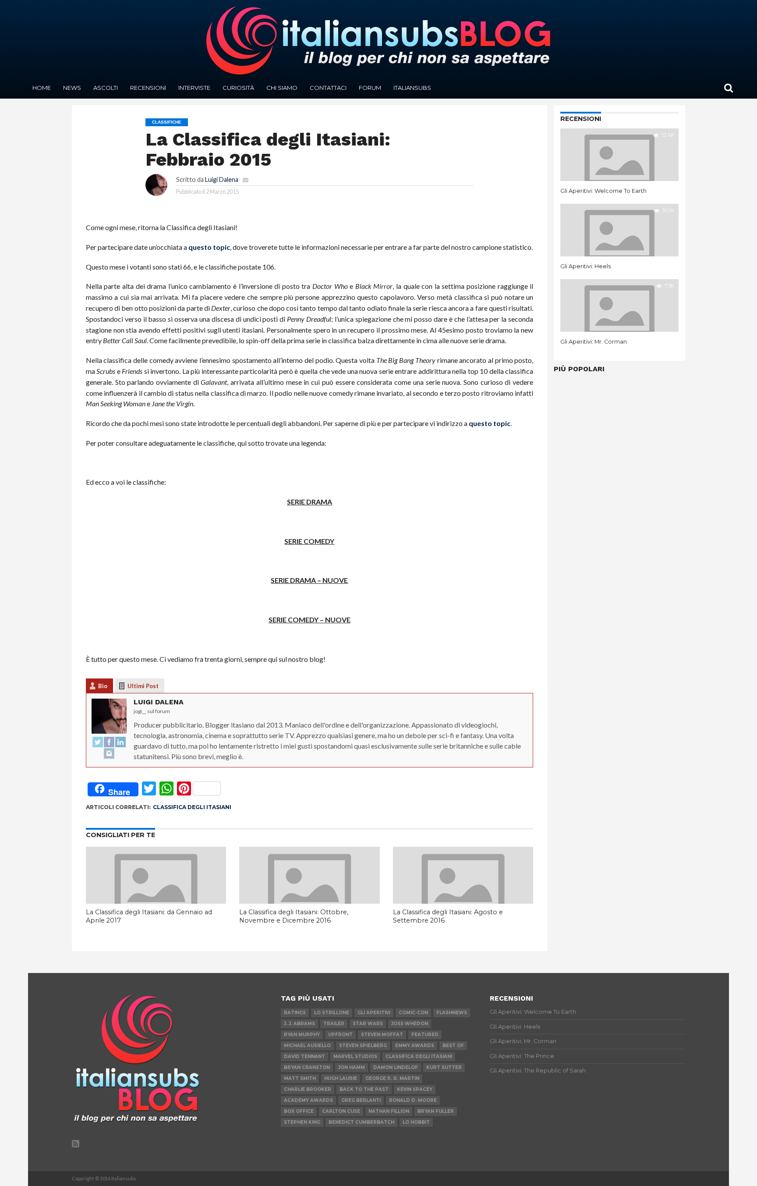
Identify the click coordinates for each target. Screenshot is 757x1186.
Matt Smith (300, 1078)
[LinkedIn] (120, 742)
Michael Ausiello (307, 1045)
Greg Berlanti (361, 1100)
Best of (453, 1045)
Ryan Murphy (302, 1034)
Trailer (333, 1023)
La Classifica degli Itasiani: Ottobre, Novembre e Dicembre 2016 (293, 916)
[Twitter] (97, 742)
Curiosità (238, 87)
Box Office (299, 1111)
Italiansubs (412, 87)
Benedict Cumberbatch (361, 1122)
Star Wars (368, 1023)
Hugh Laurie (340, 1078)
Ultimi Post (143, 685)
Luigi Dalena (221, 179)
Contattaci (328, 87)
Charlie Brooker (307, 1089)
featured (425, 1034)
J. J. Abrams (299, 1023)
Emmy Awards (414, 1045)
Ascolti (105, 87)
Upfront (340, 1034)
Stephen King (302, 1122)
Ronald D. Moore (413, 1100)
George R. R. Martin (392, 1078)
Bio (102, 685)
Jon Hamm (351, 1067)
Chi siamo (281, 87)
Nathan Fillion (388, 1111)
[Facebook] (109, 742)
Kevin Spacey (414, 1089)
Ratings (295, 1013)
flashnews (451, 1013)
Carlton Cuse (341, 1111)
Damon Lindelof (395, 1067)
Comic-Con (413, 1013)
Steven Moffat (382, 1034)
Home (41, 87)
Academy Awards (308, 1100)
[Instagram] (109, 754)
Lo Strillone (331, 1013)
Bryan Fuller (435, 1111)
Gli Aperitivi (373, 1013)
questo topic (209, 247)
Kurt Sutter (444, 1067)
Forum (370, 87)
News (72, 87)
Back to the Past (364, 1089)
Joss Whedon (409, 1023)
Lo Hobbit (416, 1122)
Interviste (194, 87)
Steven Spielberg (363, 1045)
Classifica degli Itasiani (192, 807)
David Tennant (304, 1056)
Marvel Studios (355, 1056)
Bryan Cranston (307, 1067)
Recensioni (148, 87)
